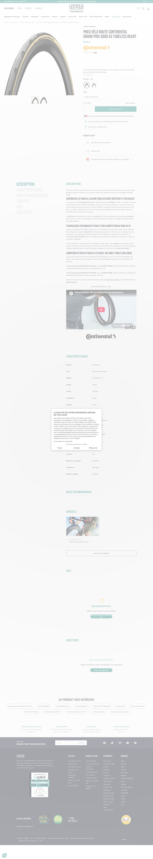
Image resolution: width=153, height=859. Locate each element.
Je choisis (76, 448)
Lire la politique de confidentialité (63, 441)
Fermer (59, 448)
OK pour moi (93, 448)
